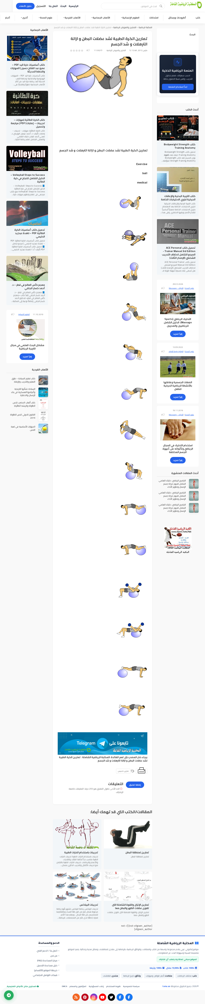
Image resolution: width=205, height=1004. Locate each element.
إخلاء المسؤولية (96, 986)
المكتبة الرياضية (145, 27)
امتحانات (153, 18)
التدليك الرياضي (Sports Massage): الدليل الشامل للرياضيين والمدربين (178, 322)
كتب (198, 18)
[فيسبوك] (129, 997)
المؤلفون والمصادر (78, 986)
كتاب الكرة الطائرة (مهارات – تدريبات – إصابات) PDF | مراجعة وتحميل (28, 123)
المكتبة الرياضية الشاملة (96, 757)
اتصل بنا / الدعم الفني (47, 950)
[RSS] (76, 997)
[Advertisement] (102, 125)
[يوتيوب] (102, 997)
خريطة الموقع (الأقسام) (45, 970)
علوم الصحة (46, 18)
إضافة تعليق (135, 785)
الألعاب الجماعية (101, 18)
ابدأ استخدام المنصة (177, 87)
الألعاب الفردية (72, 18)
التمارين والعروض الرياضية (124, 27)
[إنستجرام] (93, 997)
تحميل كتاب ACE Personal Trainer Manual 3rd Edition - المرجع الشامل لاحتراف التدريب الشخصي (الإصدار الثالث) (178, 253)
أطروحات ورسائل (177, 18)
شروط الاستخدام (113, 986)
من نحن (53, 955)
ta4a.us (166, 986)
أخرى (25, 18)
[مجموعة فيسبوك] (120, 997)
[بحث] (161, 6)
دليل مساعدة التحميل (47, 965)
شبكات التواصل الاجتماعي (45, 975)
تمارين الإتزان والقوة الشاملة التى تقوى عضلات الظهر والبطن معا (130, 906)
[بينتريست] (85, 997)
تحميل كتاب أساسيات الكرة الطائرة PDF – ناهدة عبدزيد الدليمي (29, 233)
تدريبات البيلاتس (89, 904)
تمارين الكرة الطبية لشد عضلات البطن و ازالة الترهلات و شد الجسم (103, 759)
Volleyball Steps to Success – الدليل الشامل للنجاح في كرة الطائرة (28, 178)
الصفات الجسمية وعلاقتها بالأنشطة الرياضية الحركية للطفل (178, 386)
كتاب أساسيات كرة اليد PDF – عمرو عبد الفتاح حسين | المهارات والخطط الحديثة (27, 68)
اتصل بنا (53, 6)
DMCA (64, 986)
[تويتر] (111, 997)
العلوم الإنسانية (130, 18)
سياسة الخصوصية (131, 986)
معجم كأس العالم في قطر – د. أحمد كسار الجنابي (28, 286)
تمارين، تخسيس (123, 771)
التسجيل (41, 6)
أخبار (7, 18)
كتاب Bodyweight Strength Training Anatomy (179, 146)
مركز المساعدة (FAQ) (47, 960)
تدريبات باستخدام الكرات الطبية (81, 852)
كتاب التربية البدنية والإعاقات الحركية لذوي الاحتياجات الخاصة (178, 197)
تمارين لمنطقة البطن (137, 852)
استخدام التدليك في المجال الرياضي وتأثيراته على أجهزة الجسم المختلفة (178, 449)
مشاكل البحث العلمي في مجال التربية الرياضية (27, 346)
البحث (63, 6)
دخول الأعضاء (25, 6)
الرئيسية (73, 6)
